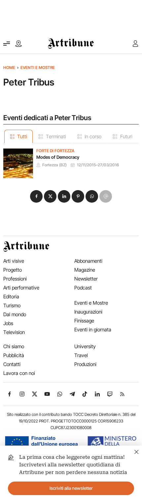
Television (14, 332)
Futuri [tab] (126, 136)
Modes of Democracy (57, 157)
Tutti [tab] (22, 136)
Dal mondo (14, 314)
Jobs (8, 323)
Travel (81, 355)
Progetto (12, 270)
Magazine (84, 270)
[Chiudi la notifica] (136, 451)
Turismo (11, 305)
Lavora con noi (19, 373)
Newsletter (86, 279)
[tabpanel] (71, 160)
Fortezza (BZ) (54, 165)
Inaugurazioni (88, 312)
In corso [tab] (93, 136)
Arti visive (13, 261)
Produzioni (85, 364)
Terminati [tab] (56, 136)
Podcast (83, 288)
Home (9, 67)
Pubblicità (13, 355)
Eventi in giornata (92, 329)
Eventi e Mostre (37, 67)
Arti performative (21, 288)
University (85, 346)
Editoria (11, 296)
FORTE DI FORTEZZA (55, 151)
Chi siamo (13, 346)
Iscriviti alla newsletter (71, 488)
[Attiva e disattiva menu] (6, 43)
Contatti (11, 364)
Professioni (15, 279)
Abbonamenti (88, 261)
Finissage (84, 321)
